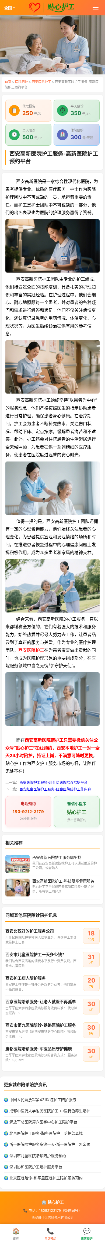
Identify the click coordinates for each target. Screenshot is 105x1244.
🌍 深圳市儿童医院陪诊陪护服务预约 (35, 1155)
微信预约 (87, 1233)
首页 (8, 82)
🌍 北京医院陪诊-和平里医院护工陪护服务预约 (43, 1178)
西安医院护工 (41, 82)
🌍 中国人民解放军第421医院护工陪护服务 (40, 1099)
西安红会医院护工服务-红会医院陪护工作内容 (55, 789)
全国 (9, 8)
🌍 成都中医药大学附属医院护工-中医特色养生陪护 (47, 1110)
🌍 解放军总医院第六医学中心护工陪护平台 (40, 1121)
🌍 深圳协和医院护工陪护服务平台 (33, 1166)
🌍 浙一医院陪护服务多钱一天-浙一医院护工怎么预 (47, 1144)
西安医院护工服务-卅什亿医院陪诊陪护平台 (53, 782)
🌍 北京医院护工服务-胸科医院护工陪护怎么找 (43, 1133)
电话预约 (50, 1233)
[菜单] (95, 8)
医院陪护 (21, 82)
